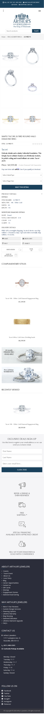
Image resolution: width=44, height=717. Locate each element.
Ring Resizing (8, 616)
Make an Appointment (32, 2)
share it (27, 243)
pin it (6, 243)
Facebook (7, 691)
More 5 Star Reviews (10, 607)
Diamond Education (10, 618)
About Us (6, 576)
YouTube (7, 696)
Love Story (7, 578)
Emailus (31, 249)
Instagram (8, 701)
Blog (4, 580)
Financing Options (9, 611)
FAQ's (5, 623)
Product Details (9, 194)
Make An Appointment (8, 255)
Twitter (6, 693)
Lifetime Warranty (9, 614)
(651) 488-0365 (9, 645)
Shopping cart (26, 4)
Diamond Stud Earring (11, 595)
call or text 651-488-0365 (13, 2)
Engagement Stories (10, 592)
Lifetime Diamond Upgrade (13, 621)
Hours (15, 4)
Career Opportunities (11, 583)
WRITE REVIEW (10, 249)
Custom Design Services (12, 609)
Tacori (5, 149)
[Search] (3, 11)
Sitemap (6, 590)
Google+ (7, 699)
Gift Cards (6, 587)
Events (6, 571)
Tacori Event (8, 573)
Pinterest (7, 704)
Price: (4, 165)
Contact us (7, 585)
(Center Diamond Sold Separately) (30, 165)
